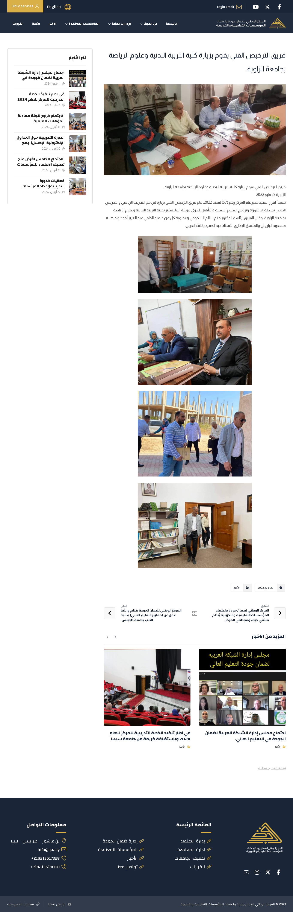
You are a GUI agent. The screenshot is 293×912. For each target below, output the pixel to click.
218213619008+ (45, 867)
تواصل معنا (127, 867)
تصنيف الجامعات (190, 858)
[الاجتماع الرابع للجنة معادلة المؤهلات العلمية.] (77, 121)
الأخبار (236, 587)
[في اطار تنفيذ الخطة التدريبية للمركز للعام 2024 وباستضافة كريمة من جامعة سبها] (77, 100)
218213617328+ (45, 858)
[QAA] (251, 23)
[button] (278, 872)
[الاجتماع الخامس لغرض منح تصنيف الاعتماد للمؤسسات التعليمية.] (77, 165)
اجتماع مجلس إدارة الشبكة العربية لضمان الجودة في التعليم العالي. (41, 78)
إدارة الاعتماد (192, 841)
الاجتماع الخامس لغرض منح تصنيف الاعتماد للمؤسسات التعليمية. (41, 164)
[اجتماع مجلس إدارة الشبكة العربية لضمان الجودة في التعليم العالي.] (77, 78)
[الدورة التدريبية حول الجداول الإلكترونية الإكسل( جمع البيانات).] (77, 143)
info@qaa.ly (49, 850)
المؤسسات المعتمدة (118, 850)
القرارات (197, 867)
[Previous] (115, 637)
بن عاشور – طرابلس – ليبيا (35, 841)
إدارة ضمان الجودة (120, 841)
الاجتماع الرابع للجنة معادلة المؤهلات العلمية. (41, 118)
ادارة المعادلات (191, 850)
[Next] (107, 637)
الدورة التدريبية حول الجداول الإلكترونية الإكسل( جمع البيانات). (41, 143)
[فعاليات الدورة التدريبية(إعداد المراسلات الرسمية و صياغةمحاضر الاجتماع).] (77, 186)
